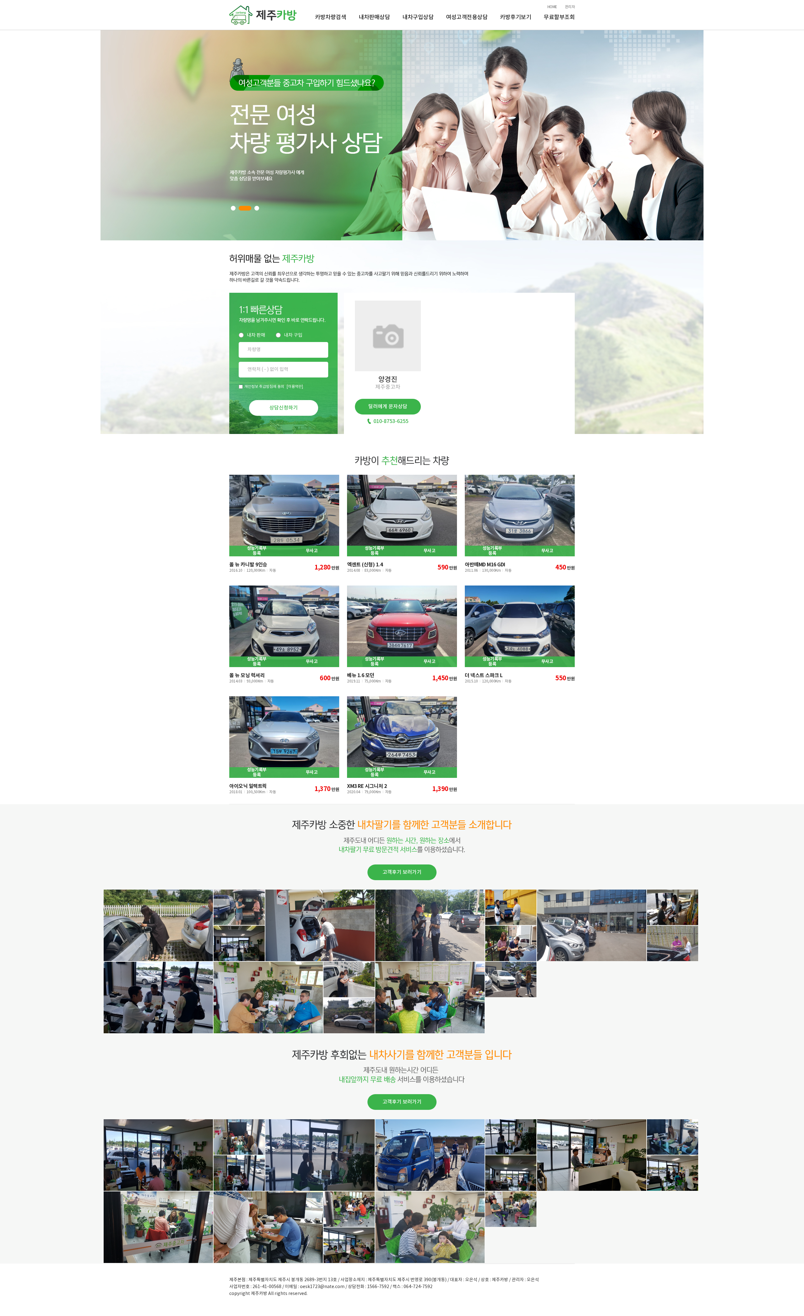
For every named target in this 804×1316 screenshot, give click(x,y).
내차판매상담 (374, 17)
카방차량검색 (330, 17)
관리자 (570, 7)
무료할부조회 (559, 17)
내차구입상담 (417, 17)
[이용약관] (295, 387)
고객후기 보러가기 (402, 872)
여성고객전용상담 (466, 17)
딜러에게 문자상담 (387, 406)
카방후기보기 (515, 17)
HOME (552, 7)
